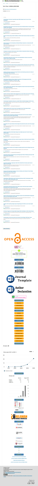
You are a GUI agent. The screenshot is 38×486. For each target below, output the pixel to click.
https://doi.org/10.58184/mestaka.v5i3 (10, 9)
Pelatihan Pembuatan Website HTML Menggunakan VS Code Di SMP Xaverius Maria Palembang (19, 93)
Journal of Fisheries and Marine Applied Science (19, 458)
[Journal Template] (19, 283)
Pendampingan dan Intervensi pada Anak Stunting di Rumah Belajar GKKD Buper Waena (18, 217)
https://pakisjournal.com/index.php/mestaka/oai (13, 472)
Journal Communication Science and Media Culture (19, 462)
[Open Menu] (3, 1)
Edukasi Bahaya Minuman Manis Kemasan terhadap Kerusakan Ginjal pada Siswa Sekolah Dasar (19, 64)
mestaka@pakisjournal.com (10, 473)
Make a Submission (6, 228)
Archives (7, 3)
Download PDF (7, 32)
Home (4, 3)
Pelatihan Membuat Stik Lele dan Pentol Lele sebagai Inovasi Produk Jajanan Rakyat (17, 108)
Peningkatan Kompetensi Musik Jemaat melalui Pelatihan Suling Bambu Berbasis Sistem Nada (19, 51)
